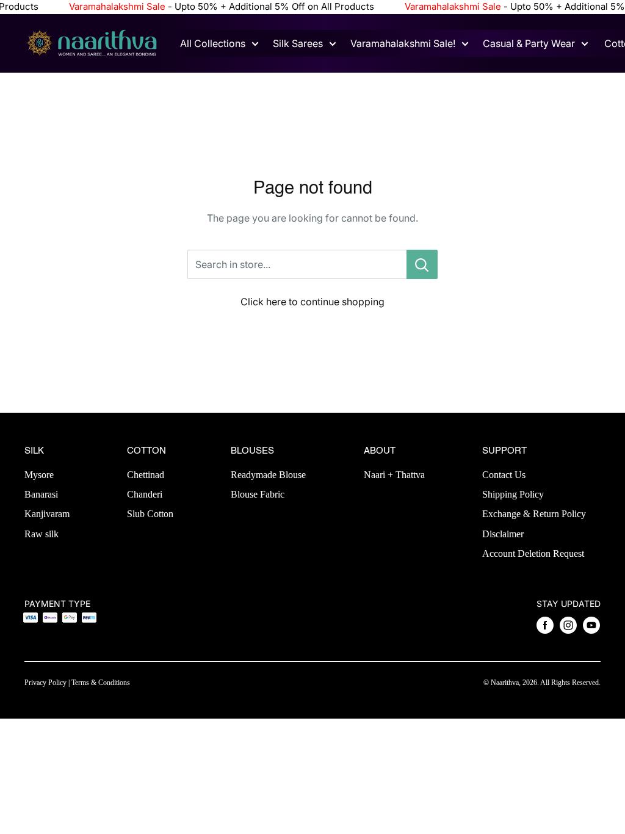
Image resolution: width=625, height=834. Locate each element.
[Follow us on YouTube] (591, 625)
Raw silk (41, 534)
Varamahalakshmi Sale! (402, 43)
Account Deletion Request (533, 553)
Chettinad (145, 475)
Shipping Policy (513, 494)
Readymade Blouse (268, 475)
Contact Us (504, 475)
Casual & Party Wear (529, 43)
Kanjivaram (47, 514)
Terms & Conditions (100, 682)
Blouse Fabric (257, 494)
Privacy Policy (45, 682)
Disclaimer (503, 534)
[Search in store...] (422, 264)
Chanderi (144, 494)
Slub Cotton (150, 514)
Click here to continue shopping (312, 302)
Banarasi (41, 494)
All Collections (212, 43)
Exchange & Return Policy (534, 514)
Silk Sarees (298, 43)
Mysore (39, 475)
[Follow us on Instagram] (568, 625)
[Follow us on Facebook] (545, 625)
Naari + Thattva (394, 475)
